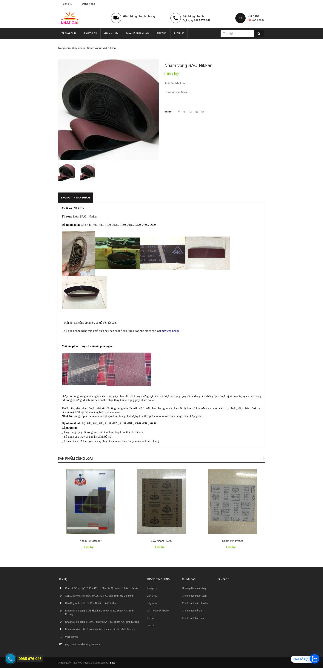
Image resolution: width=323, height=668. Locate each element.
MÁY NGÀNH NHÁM (137, 33)
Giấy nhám (111, 33)
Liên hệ (179, 33)
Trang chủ (68, 33)
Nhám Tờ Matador (90, 540)
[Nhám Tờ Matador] (90, 501)
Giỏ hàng (253, 16)
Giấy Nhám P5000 (161, 540)
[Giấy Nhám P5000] (161, 501)
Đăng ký (67, 3)
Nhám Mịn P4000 (232, 540)
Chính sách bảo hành (193, 618)
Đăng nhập (88, 3)
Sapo (112, 662)
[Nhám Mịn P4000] (232, 501)
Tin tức (162, 33)
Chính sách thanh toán (194, 595)
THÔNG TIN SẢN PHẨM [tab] (75, 197)
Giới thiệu (90, 33)
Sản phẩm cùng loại (75, 458)
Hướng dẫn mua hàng (194, 588)
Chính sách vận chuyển (195, 603)
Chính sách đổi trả (192, 610)
